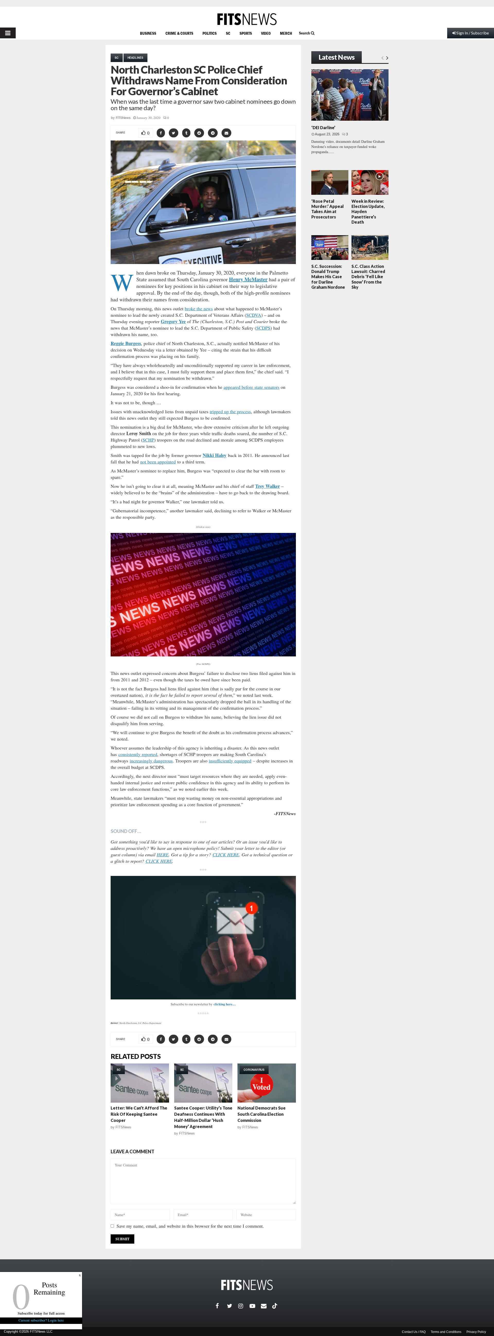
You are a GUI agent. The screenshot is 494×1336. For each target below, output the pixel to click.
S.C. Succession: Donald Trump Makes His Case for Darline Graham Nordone (328, 276)
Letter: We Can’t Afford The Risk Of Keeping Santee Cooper (139, 1114)
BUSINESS (148, 33)
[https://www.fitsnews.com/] (247, 19)
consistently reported (137, 754)
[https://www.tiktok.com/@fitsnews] (275, 1306)
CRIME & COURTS (179, 33)
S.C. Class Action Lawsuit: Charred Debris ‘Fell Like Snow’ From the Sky (368, 276)
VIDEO (266, 33)
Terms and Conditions (446, 1332)
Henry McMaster (248, 279)
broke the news (199, 308)
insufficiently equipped (230, 761)
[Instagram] (244, 1306)
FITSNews (123, 118)
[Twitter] (232, 1306)
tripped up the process (230, 411)
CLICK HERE (226, 854)
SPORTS (246, 33)
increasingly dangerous (151, 761)
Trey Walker (267, 486)
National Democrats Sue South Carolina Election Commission (261, 1114)
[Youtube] (255, 1306)
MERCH (286, 33)
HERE (163, 854)
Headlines (135, 57)
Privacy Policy (476, 1332)
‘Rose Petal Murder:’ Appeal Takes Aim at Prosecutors (327, 209)
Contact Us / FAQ (414, 1332)
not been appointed (158, 462)
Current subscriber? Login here (41, 1320)
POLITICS (209, 33)
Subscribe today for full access (41, 1313)
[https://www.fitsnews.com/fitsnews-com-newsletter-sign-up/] (203, 937)
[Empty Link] (382, 57)
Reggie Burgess (126, 343)
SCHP (148, 440)
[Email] (266, 1306)
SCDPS (263, 328)
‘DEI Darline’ (323, 127)
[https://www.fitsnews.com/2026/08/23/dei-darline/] (350, 95)
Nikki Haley (214, 455)
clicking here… (225, 1003)
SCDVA (253, 315)
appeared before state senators (251, 387)
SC (228, 33)
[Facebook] (221, 1306)
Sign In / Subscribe (472, 32)
